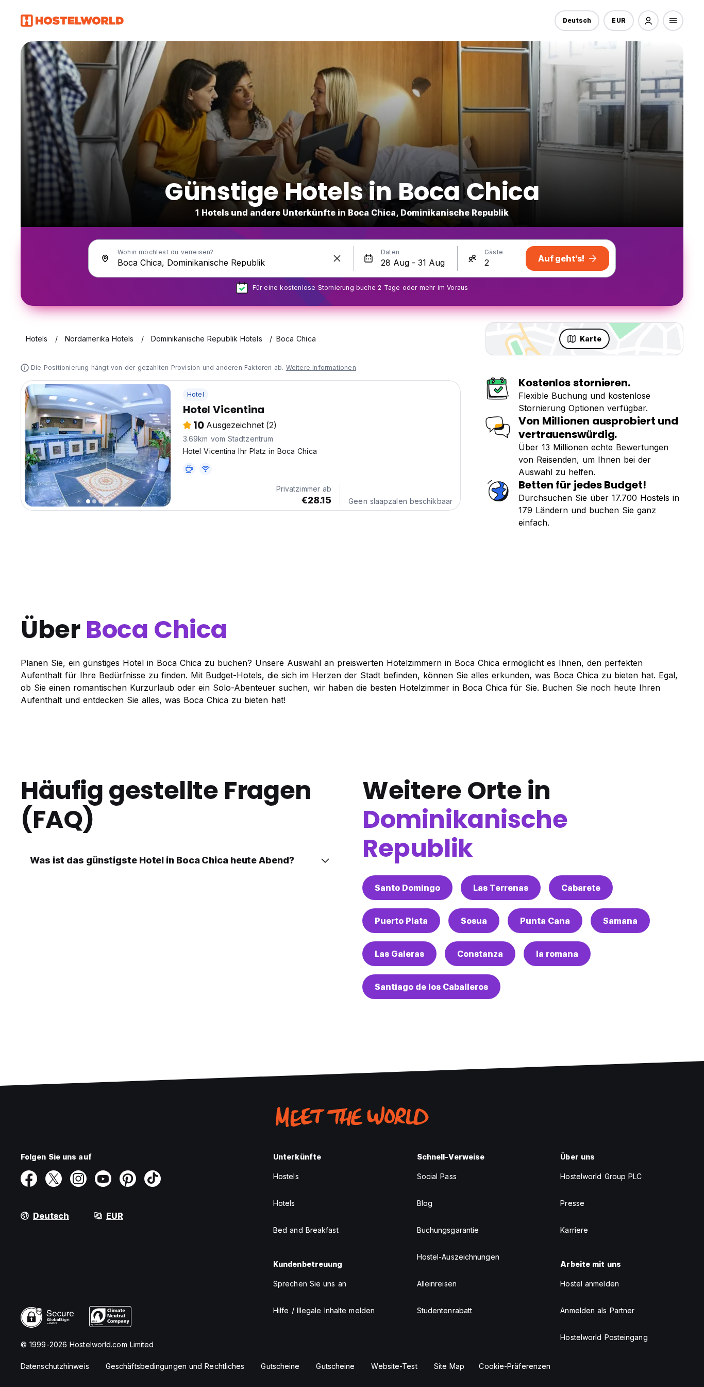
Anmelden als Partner (597, 1310)
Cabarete (580, 888)
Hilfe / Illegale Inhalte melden (324, 1310)
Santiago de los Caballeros (431, 987)
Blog (424, 1203)
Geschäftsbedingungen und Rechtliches (175, 1366)
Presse (572, 1203)
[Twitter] (53, 1178)
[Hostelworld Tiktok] (152, 1178)
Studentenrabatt (445, 1310)
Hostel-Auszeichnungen (458, 1256)
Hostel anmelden (589, 1283)
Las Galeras (399, 954)
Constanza (480, 954)
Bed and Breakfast (306, 1230)
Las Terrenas (500, 888)
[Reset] (337, 258)
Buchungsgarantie (448, 1230)
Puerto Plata (401, 921)
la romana (557, 954)
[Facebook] (29, 1178)
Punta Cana (545, 921)
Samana (620, 921)
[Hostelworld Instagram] (78, 1178)
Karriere (574, 1230)
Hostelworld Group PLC (601, 1176)
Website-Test (394, 1366)
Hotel (195, 394)
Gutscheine (280, 1366)
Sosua (474, 921)
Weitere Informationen (321, 367)
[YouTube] (103, 1178)
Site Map (449, 1366)
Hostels (286, 1176)
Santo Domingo (407, 888)
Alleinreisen (437, 1283)
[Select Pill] (648, 20)
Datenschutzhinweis (55, 1366)
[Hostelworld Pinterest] (128, 1178)
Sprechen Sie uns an (309, 1283)
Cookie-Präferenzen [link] (514, 1366)
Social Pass (437, 1176)
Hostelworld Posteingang (603, 1337)
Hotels (284, 1203)
